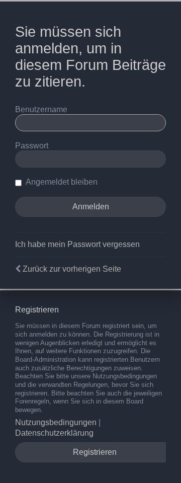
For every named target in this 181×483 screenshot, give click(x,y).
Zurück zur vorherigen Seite (72, 269)
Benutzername (41, 109)
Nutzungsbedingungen (56, 422)
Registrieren (95, 452)
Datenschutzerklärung (54, 433)
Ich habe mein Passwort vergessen (77, 244)
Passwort (31, 145)
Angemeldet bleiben (61, 182)
